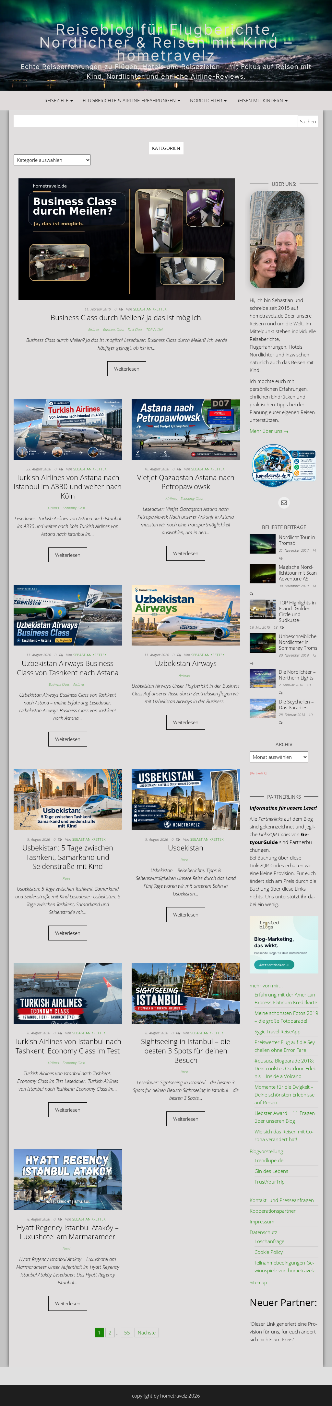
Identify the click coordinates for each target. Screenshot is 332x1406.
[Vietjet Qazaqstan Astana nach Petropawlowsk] (186, 428)
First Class (135, 329)
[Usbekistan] (186, 799)
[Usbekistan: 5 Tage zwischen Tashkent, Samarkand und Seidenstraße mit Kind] (68, 799)
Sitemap (258, 1282)
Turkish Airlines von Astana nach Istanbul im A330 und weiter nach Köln (68, 486)
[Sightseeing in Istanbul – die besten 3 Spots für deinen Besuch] (186, 993)
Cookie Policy (269, 1252)
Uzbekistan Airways (186, 663)
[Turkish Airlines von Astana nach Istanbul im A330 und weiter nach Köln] (68, 428)
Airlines (93, 329)
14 (314, 550)
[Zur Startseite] (166, 45)
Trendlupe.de (269, 1160)
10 (309, 684)
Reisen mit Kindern (260, 100)
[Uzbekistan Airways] (186, 614)
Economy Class (74, 507)
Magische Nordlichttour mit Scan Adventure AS (298, 573)
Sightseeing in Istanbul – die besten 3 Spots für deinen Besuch (185, 1050)
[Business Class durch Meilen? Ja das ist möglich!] (126, 238)
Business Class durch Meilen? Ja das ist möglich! (127, 317)
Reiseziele (57, 100)
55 (127, 1332)
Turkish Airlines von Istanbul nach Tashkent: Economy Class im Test (67, 1045)
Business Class (113, 329)
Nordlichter (206, 100)
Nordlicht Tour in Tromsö (297, 540)
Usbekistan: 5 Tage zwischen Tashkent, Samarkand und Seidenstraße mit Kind (67, 857)
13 (276, 627)
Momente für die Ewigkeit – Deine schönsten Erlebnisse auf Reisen (284, 1095)
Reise (66, 878)
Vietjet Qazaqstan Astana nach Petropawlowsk (185, 481)
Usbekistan (185, 847)
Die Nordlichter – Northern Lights (297, 675)
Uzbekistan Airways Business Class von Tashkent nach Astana (68, 667)
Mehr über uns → (269, 431)
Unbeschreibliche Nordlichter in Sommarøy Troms (298, 642)
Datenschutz (263, 1232)
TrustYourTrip (270, 1181)
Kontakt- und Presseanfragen (282, 1200)
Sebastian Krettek (149, 309)
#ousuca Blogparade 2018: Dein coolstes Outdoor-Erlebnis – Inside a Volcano (286, 1068)
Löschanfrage (269, 1241)
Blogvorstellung (266, 1151)
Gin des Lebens (271, 1171)
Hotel (66, 1248)
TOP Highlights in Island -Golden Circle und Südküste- (297, 611)
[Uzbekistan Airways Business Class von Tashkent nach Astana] (68, 614)
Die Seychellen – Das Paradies (296, 704)
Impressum (262, 1221)
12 (314, 655)
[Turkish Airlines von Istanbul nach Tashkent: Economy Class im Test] (68, 993)
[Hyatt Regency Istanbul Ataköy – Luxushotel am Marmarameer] (68, 1178)
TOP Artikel (154, 329)
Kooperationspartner (273, 1211)
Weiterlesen (126, 369)
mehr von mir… (266, 985)
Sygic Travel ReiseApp (278, 1031)
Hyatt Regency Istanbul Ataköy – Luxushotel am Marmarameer (68, 1232)
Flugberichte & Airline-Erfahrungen (130, 100)
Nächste (147, 1332)
